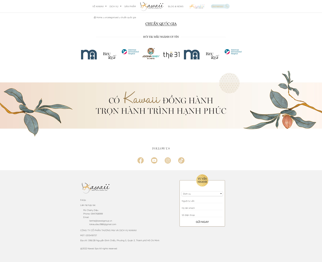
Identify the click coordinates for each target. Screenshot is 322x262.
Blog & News (175, 6)
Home (99, 17)
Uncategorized (111, 17)
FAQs (83, 200)
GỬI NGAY (202, 221)
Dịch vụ (114, 6)
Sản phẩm (130, 6)
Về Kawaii (98, 6)
